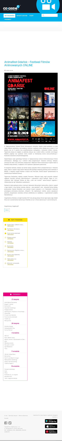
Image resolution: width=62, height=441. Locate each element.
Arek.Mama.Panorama (10, 302)
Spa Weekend (8, 346)
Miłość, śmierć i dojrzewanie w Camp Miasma (15, 339)
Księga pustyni (11, 237)
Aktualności (9, 15)
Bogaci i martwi (8, 304)
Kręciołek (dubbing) (10, 308)
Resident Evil (8, 376)
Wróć (7, 210)
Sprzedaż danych (13, 415)
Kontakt (6, 418)
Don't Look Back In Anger (11, 358)
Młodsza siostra (8, 343)
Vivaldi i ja (7, 319)
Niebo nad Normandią (10, 361)
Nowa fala (7, 313)
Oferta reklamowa (23, 415)
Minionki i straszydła (13, 263)
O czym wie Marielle (10, 315)
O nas (5, 415)
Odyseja (9, 241)
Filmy (31, 15)
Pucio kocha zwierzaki (13, 233)
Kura (5, 371)
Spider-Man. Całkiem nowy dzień (16, 224)
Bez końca (7, 356)
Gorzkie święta (8, 326)
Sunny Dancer (8, 330)
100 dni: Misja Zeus (9, 354)
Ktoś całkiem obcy (9, 337)
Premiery (8, 19)
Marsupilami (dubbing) (10, 359)
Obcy (5, 373)
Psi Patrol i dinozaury (13, 229)
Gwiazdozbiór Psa (9, 328)
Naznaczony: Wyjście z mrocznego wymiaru (16, 250)
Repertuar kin (22, 15)
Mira (5, 341)
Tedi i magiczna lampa (10, 378)
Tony (5, 348)
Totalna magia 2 (8, 363)
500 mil (6, 336)
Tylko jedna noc (11, 259)
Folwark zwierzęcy (9, 369)
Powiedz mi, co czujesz (11, 374)
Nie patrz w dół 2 (9, 345)
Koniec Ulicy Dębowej (13, 254)
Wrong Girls (7, 320)
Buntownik (10, 246)
